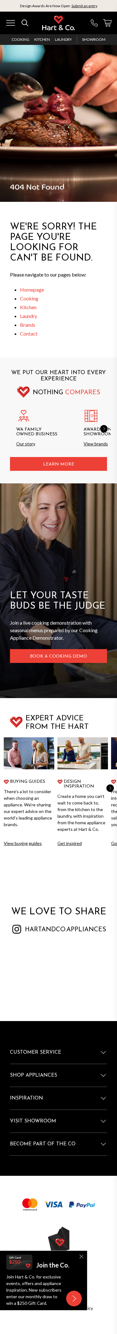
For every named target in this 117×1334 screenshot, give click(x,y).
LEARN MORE (58, 464)
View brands (96, 443)
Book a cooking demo (58, 656)
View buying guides (23, 843)
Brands (27, 325)
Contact (28, 333)
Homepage (32, 290)
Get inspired (69, 843)
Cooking (20, 39)
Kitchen (42, 39)
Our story (25, 443)
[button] (104, 429)
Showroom (93, 39)
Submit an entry (84, 5)
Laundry (63, 39)
